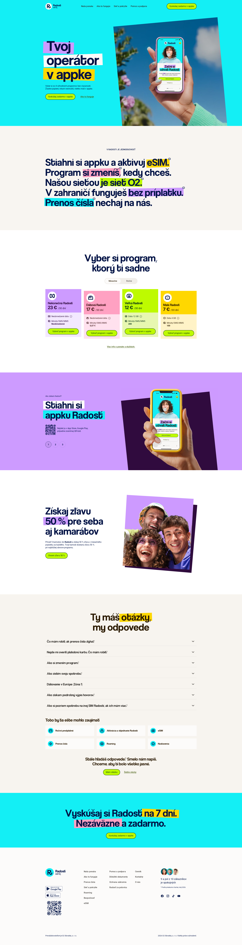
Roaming (88, 892)
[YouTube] (178, 896)
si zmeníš (101, 172)
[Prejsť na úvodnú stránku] (55, 872)
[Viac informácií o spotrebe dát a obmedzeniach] (71, 316)
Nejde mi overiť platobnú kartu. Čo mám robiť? (77, 652)
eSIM (86, 903)
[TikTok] (173, 896)
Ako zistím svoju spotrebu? (64, 673)
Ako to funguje (103, 6)
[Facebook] (162, 896)
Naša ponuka (87, 6)
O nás (137, 882)
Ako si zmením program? (63, 663)
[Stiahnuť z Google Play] (53, 888)
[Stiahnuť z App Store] (52, 895)
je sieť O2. (121, 182)
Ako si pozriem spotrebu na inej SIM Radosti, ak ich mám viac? (87, 706)
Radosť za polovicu (118, 887)
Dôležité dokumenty (118, 877)
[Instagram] (167, 896)
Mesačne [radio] (113, 281)
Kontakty (139, 877)
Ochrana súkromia (117, 882)
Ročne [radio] (129, 281)
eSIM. (158, 162)
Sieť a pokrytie (120, 6)
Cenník (138, 871)
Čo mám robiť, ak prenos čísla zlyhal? (71, 641)
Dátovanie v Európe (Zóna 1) (65, 684)
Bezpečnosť (89, 898)
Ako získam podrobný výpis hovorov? (71, 695)
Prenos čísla (69, 202)
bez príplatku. (156, 192)
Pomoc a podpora (139, 6)
